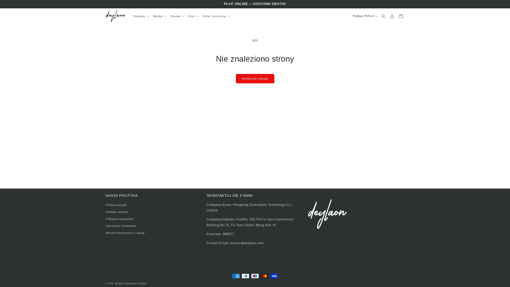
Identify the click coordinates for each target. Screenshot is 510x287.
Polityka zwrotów (117, 211)
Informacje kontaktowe (121, 225)
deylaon (119, 283)
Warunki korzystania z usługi (125, 232)
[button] (141, 16)
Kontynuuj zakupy (255, 78)
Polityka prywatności (119, 218)
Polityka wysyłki (116, 204)
